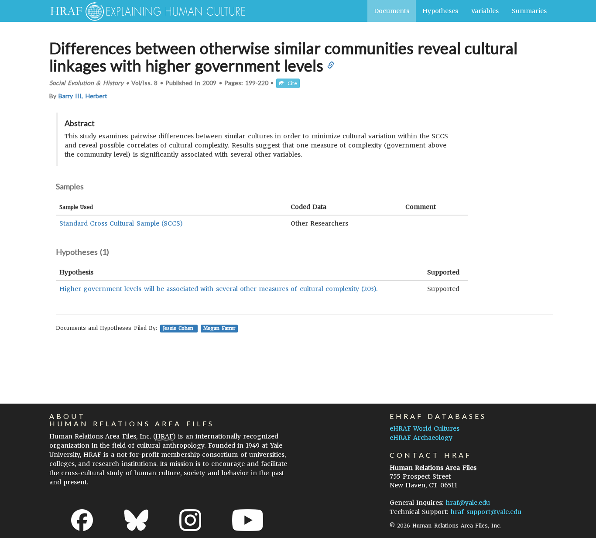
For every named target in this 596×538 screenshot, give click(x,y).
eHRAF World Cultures (424, 428)
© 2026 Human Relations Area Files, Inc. (445, 525)
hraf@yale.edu (468, 503)
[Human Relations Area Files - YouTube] (247, 520)
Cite (290, 83)
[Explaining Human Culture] (144, 11)
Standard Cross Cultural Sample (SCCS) (121, 223)
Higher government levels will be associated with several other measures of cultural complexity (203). (218, 289)
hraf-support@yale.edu (486, 512)
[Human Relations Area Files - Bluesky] (136, 520)
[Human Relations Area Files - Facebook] (82, 520)
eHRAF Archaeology (421, 438)
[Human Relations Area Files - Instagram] (190, 520)
